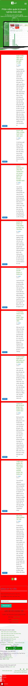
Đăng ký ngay (6, 605)
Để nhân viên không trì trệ (20, 517)
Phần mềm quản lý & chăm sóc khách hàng (11, 633)
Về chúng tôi (3, 642)
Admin (19, 65)
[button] (25, 3)
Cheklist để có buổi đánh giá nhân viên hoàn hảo (20, 407)
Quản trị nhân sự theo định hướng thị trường (20, 225)
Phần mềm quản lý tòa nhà (7, 640)
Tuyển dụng (10, 642)
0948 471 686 (16, 617)
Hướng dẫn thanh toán (6, 644)
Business (5, 161)
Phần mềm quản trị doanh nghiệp (8, 631)
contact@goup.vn (16, 619)
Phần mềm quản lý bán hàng (7, 635)
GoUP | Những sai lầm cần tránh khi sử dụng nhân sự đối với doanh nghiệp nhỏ (20, 173)
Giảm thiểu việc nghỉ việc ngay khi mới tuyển (20, 59)
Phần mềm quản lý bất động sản (8, 639)
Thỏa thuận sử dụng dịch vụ (21, 670)
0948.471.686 (15, 622)
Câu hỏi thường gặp (19, 642)
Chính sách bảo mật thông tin (20, 672)
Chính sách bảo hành (7, 670)
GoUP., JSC (12, 666)
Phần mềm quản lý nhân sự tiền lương (10, 637)
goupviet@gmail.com (8, 657)
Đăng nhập (16, 644)
